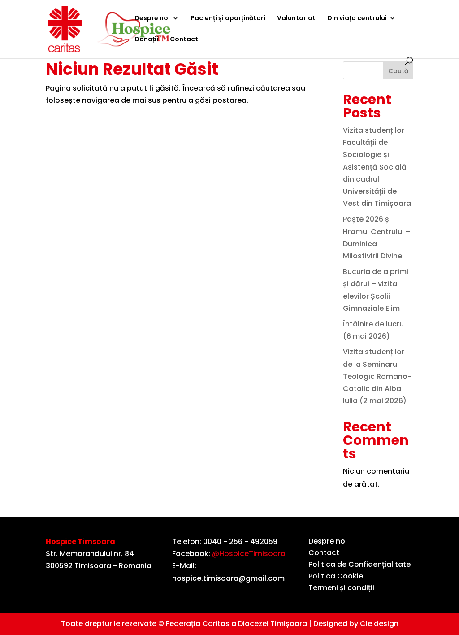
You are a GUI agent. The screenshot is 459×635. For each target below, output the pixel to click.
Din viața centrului (357, 18)
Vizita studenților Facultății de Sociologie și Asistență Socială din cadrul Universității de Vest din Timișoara (377, 167)
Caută (398, 70)
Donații (146, 39)
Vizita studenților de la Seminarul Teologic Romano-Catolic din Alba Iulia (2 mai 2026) (377, 376)
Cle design (379, 623)
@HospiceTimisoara (249, 553)
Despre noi (152, 18)
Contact (184, 39)
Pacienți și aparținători (228, 18)
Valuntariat (296, 18)
